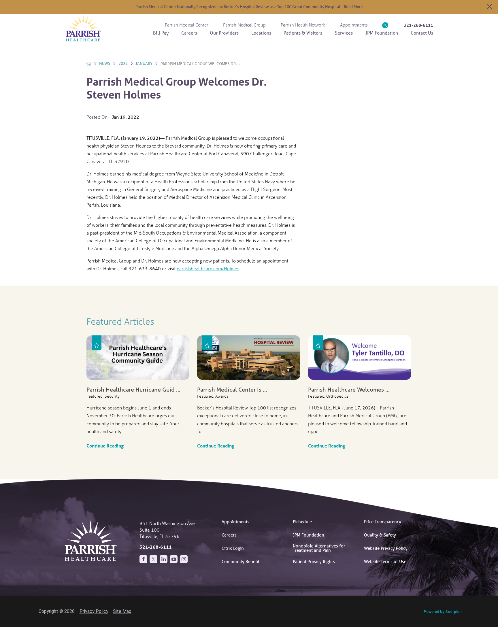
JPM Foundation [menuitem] (381, 33)
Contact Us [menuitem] (422, 33)
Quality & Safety (380, 535)
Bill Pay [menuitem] (161, 33)
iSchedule (302, 521)
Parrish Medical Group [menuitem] (244, 25)
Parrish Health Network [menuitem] (303, 25)
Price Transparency (382, 521)
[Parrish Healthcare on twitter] (153, 559)
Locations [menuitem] (261, 33)
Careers (229, 535)
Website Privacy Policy (386, 548)
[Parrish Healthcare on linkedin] (163, 559)
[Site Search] (385, 25)
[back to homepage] (88, 63)
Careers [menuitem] (189, 33)
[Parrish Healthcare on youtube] (174, 559)
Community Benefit (240, 561)
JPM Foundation (308, 535)
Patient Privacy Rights (314, 561)
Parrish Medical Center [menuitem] (186, 25)
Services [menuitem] (344, 33)
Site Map (122, 611)
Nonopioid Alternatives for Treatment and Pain (319, 548)
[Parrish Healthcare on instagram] (184, 559)
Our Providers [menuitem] (224, 33)
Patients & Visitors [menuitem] (303, 33)
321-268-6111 (418, 25)
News (104, 63)
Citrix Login (233, 548)
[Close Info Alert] (489, 7)
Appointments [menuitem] (354, 25)
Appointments (235, 521)
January (143, 63)
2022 (123, 63)
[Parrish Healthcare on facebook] (143, 559)
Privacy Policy (94, 611)
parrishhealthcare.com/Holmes (208, 268)
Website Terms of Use (385, 561)
